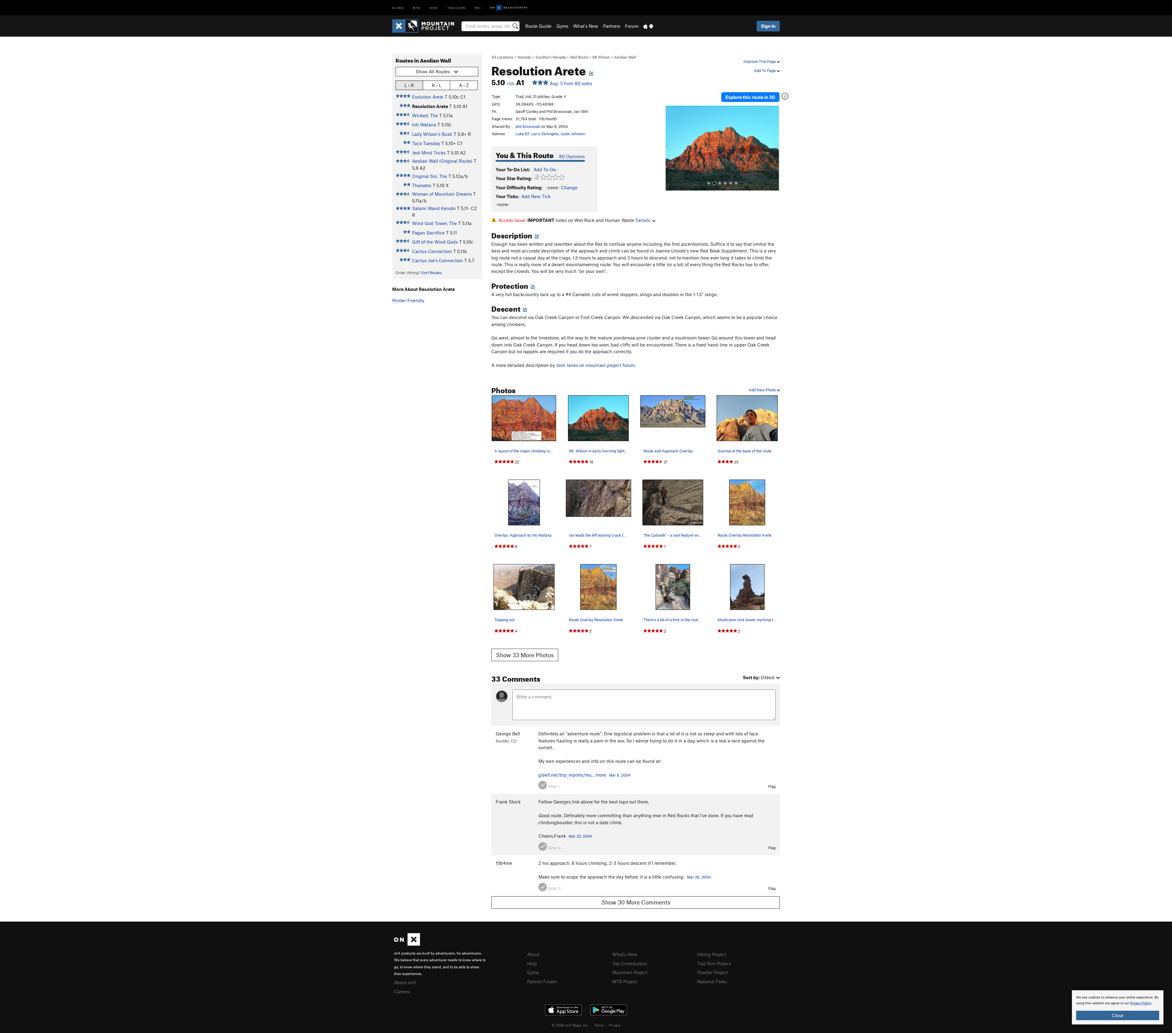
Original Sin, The (429, 176)
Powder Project (712, 972)
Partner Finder (542, 981)
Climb (398, 7)
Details (642, 220)
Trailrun (456, 7)
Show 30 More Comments (635, 902)
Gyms (562, 26)
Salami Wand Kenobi (434, 208)
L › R (409, 85)
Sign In (768, 26)
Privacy (614, 1025)
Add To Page (765, 70)
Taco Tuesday (426, 143)
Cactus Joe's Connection (437, 260)
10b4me (504, 863)
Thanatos (421, 185)
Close (1117, 1015)
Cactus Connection (432, 251)
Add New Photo (763, 389)
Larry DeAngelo (545, 133)
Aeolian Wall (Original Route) (442, 161)
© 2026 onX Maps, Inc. (570, 1025)
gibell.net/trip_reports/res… (566, 774)
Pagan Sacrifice (428, 232)
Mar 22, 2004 (580, 836)
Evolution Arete (427, 97)
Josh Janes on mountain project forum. (596, 365)
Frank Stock (508, 801)
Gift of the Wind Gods (435, 242)
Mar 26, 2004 (699, 877)
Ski (478, 7)
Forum (631, 26)
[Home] (426, 26)
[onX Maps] (407, 944)
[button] (671, 148)
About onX (405, 982)
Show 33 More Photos (525, 654)
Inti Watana (424, 124)
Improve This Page (760, 61)
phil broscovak (527, 126)
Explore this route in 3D (750, 97)
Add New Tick (536, 196)
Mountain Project (630, 972)
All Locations (502, 57)
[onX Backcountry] (509, 8)
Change (569, 187)
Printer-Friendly (408, 300)
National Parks (712, 981)
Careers (402, 991)
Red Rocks (579, 57)
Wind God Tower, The (434, 223)
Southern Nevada (550, 57)
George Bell (508, 733)
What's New (585, 26)
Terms (599, 1025)
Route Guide (538, 26)
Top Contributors (629, 963)
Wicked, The (425, 115)
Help (532, 963)
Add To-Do (545, 169)
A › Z (464, 85)
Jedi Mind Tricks (429, 152)
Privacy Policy (1140, 1003)
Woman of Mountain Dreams (442, 194)
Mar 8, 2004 (620, 775)
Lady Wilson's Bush (432, 134)
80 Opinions (572, 156)
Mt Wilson (601, 57)
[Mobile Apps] (648, 26)
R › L (436, 85)
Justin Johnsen (572, 133)
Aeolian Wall (625, 57)
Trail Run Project (714, 963)
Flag (772, 786)
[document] (1117, 1007)
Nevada (524, 57)
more (601, 774)
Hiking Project (711, 954)
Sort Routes (431, 272)
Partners (611, 26)
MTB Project (624, 981)
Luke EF (522, 133)
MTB (417, 7)
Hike (434, 7)
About (533, 954)
